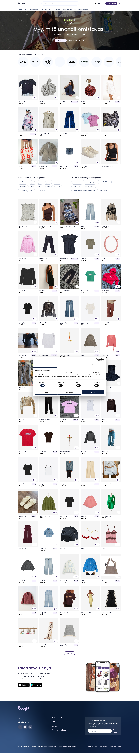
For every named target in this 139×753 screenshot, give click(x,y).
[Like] (56, 97)
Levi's (33, 182)
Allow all (92, 392)
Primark (32, 186)
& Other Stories (24, 182)
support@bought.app (69, 747)
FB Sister (47, 186)
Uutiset (54, 726)
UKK (53, 722)
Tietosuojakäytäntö (115, 746)
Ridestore (32, 134)
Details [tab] (70, 364)
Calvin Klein (23, 186)
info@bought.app (50, 747)
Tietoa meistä (57, 718)
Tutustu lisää (69, 653)
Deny (46, 392)
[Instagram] (20, 727)
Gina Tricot (73, 102)
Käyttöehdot (103, 746)
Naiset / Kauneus (78, 182)
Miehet (26, 9)
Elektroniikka (48, 9)
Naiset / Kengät (91, 182)
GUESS (56, 182)
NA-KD (116, 102)
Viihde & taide (57, 9)
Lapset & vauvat (34, 9)
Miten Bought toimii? (75, 40)
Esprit (39, 186)
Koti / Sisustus (103, 190)
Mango (41, 182)
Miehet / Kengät (89, 186)
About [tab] (93, 364)
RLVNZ (33, 166)
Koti (42, 9)
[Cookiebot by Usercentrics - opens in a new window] (97, 359)
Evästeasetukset (92, 746)
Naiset (20, 9)
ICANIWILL (22, 190)
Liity (116, 731)
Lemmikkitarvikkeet (83, 9)
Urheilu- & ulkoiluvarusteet (69, 9)
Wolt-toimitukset (59, 730)
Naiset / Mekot (77, 186)
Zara (75, 166)
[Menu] (98, 3)
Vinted (54, 166)
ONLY (30, 190)
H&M (117, 258)
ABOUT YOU (73, 258)
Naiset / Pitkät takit (104, 182)
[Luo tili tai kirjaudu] (102, 3)
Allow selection (69, 392)
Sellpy (116, 580)
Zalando (53, 355)
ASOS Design (39, 190)
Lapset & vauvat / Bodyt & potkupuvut (84, 190)
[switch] (60, 385)
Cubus (49, 182)
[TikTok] (30, 727)
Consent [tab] (45, 365)
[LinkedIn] (25, 727)
